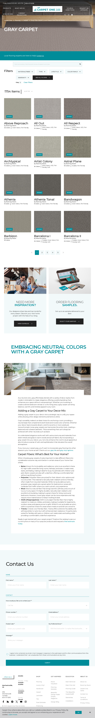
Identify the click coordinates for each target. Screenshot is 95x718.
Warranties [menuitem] (69, 697)
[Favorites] (68, 15)
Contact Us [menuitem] (84, 694)
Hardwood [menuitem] (39, 688)
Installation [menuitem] (69, 701)
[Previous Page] (32, 252)
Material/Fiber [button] (24, 72)
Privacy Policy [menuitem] (85, 703)
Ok (78, 712)
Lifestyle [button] (55, 72)
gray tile (53, 450)
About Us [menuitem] (83, 682)
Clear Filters (28, 82)
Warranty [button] (22, 77)
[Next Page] (63, 252)
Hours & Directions (70, 9)
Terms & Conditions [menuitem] (84, 698)
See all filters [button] (41, 77)
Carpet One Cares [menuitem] (84, 689)
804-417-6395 (29, 3)
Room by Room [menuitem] (85, 685)
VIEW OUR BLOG (23, 323)
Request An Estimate (84, 9)
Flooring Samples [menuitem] (54, 688)
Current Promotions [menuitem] (22, 14)
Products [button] (7, 8)
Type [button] (41, 72)
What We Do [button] (20, 8)
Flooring (17, 20)
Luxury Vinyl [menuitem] (40, 685)
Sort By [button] (27, 91)
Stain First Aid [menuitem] (70, 685)
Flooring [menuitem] (39, 682)
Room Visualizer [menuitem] (54, 683)
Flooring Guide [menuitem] (70, 688)
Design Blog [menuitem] (55, 702)
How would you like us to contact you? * (19, 600)
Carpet (25, 20)
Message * (9, 635)
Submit (47, 663)
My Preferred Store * (55, 624)
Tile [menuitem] (37, 699)
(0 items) (72, 14)
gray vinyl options (66, 450)
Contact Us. (40, 56)
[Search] (80, 64)
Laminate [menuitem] (39, 695)
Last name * (52, 580)
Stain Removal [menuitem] (70, 682)
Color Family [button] (72, 72)
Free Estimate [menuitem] (41, 702)
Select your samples (68, 321)
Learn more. (12, 714)
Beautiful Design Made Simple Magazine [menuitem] (55, 695)
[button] (65, 15)
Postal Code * (10, 624)
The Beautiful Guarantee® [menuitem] (70, 693)
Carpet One (8, 20)
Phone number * (11, 612)
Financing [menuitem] (39, 706)
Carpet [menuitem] (38, 692)
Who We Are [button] (8, 14)
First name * (10, 580)
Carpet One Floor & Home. (16, 706)
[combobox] (45, 64)
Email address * (54, 612)
